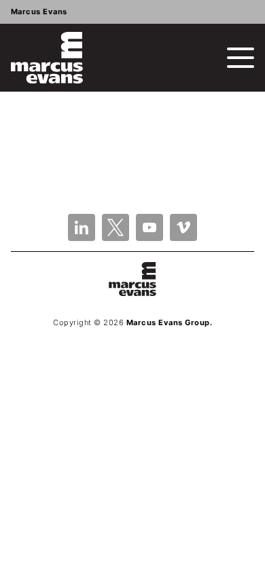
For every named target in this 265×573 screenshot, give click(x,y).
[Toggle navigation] (240, 58)
